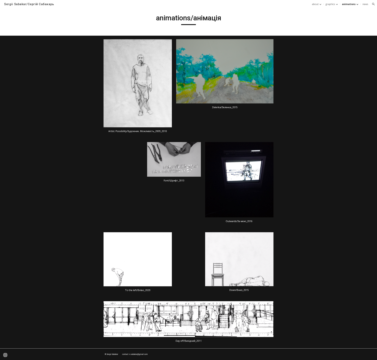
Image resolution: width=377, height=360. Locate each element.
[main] (188, 19)
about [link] (315, 4)
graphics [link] (330, 4)
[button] (373, 4)
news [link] (365, 4)
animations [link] (348, 4)
